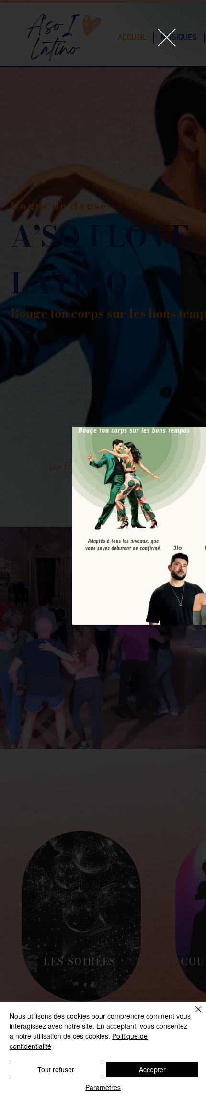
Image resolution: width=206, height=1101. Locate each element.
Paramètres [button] (103, 1087)
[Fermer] (192, 1014)
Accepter (152, 1069)
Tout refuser (55, 1069)
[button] (166, 37)
